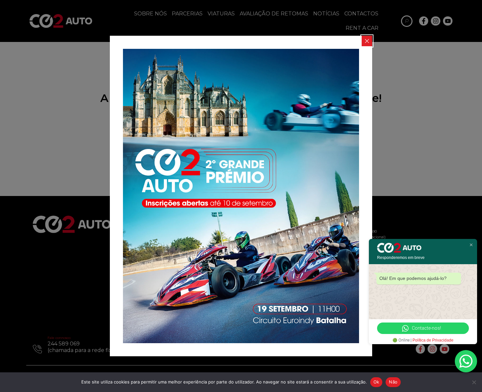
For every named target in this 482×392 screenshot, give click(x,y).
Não (393, 381)
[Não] (474, 382)
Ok (376, 381)
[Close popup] (367, 41)
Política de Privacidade (432, 340)
